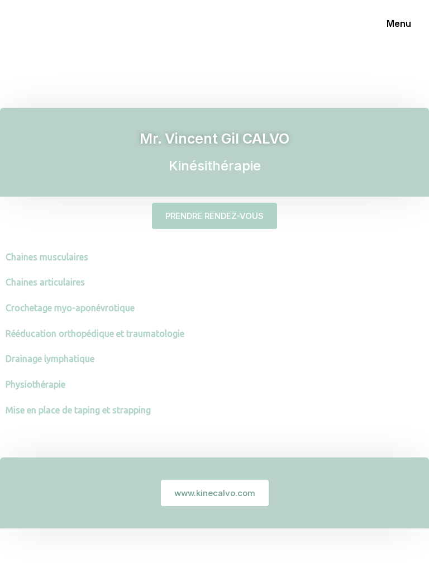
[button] (214, 216)
